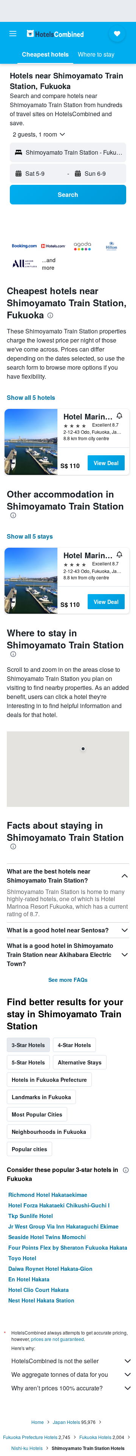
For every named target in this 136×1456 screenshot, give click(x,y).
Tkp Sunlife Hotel (30, 1215)
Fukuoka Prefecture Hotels (30, 1437)
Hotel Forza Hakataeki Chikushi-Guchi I (59, 1205)
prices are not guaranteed (57, 1339)
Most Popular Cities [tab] (37, 1114)
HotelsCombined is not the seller (55, 1360)
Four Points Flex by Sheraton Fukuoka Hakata (67, 1247)
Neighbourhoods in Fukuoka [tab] (49, 1131)
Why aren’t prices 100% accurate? (57, 1388)
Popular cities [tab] (29, 1149)
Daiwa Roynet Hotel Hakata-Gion (50, 1268)
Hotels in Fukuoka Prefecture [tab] (49, 1079)
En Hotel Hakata (28, 1279)
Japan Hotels (66, 1422)
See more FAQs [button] (68, 979)
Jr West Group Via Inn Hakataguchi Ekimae (63, 1226)
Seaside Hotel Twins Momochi (47, 1237)
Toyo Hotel (22, 1258)
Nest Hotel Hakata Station (41, 1300)
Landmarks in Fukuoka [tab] (41, 1097)
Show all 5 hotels (31, 397)
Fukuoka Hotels (95, 1437)
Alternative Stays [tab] (80, 1062)
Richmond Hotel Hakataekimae (47, 1194)
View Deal (106, 463)
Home (37, 1422)
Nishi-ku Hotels (27, 1448)
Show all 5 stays (30, 536)
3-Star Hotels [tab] (28, 1045)
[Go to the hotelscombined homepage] (55, 33)
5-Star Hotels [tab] (28, 1062)
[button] (13, 33)
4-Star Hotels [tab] (74, 1045)
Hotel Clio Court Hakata (38, 1289)
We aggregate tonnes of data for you (59, 1374)
